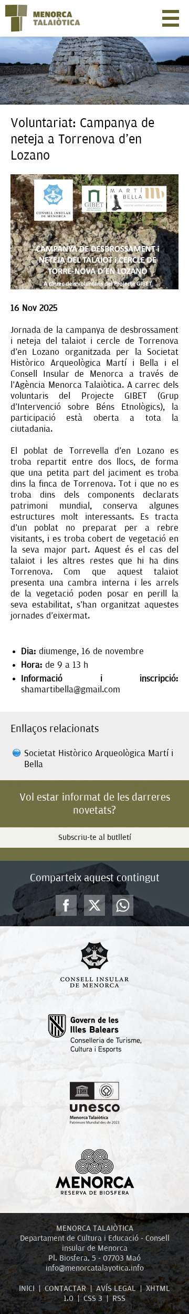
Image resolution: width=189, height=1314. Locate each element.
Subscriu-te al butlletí (94, 837)
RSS (118, 1298)
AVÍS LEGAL (116, 1288)
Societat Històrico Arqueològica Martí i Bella (98, 759)
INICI (27, 1288)
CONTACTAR (65, 1288)
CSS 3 (92, 1298)
